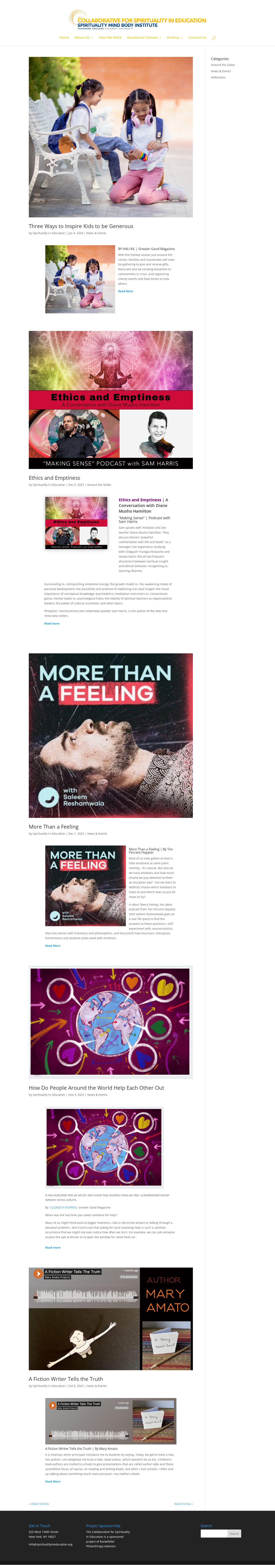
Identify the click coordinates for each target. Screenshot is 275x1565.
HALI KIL (129, 249)
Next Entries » (183, 1504)
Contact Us (197, 38)
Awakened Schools (142, 38)
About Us (82, 38)
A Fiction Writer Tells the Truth (66, 1379)
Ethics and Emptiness (54, 477)
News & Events (96, 233)
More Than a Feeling (54, 826)
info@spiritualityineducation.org (50, 1544)
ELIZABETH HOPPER (63, 1207)
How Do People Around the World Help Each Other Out (96, 1087)
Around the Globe (99, 485)
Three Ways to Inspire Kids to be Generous (81, 226)
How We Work (110, 38)
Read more (51, 623)
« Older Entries (39, 1504)
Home (64, 38)
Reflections (218, 77)
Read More (125, 291)
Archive (173, 38)
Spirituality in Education (49, 233)
